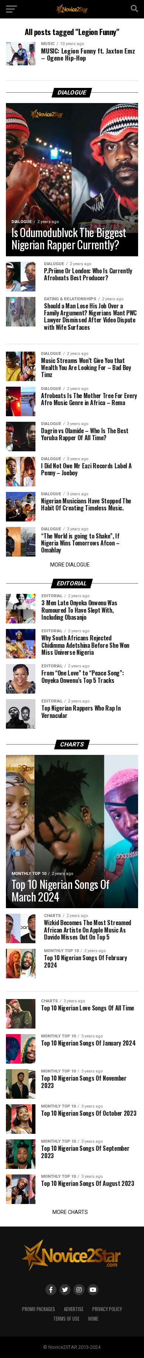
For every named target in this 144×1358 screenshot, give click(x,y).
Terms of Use (66, 1318)
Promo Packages (38, 1309)
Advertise (73, 1309)
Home (93, 1318)
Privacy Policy (107, 1309)
